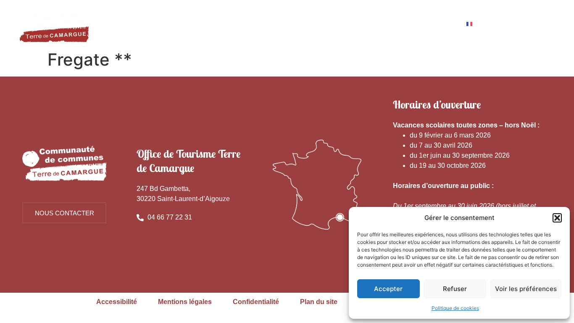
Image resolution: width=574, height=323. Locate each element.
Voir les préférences (526, 289)
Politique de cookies (455, 308)
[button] (557, 218)
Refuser (455, 289)
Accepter (388, 289)
